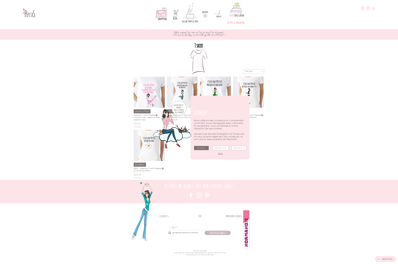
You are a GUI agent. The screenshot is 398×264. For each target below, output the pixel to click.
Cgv (220, 154)
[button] (245, 99)
